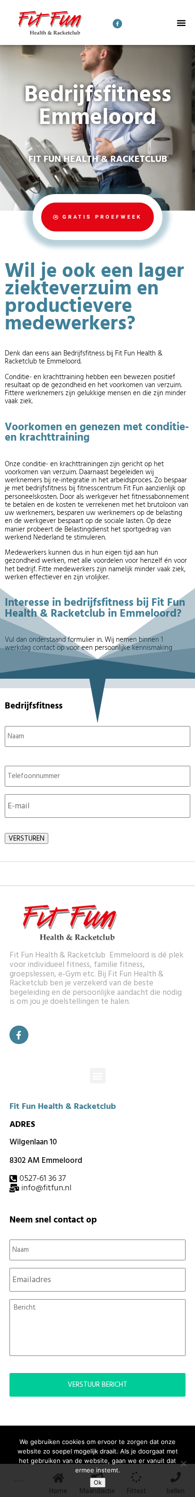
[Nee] (183, 1463)
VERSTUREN (26, 838)
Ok (98, 1482)
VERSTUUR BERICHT (97, 1385)
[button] (181, 23)
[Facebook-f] (117, 23)
